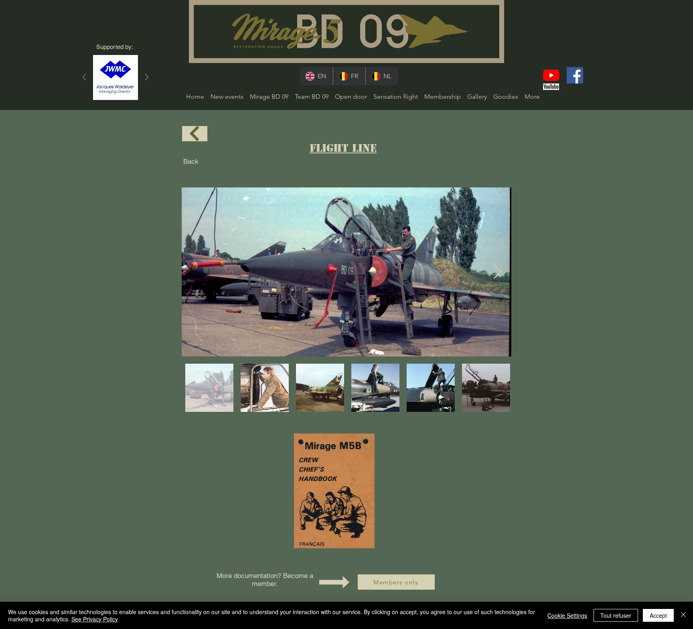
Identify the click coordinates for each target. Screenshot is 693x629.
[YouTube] (551, 75)
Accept (658, 615)
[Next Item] (497, 272)
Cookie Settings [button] (567, 615)
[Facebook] (575, 75)
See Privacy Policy (94, 619)
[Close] (683, 615)
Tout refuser (615, 615)
